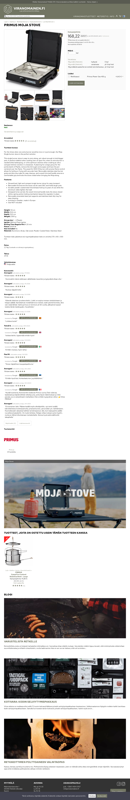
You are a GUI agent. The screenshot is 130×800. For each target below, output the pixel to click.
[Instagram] (123, 784)
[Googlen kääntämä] (11, 318)
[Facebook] (119, 784)
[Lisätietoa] (69, 40)
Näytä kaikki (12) (10, 423)
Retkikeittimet (23, 22)
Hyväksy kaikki (101, 796)
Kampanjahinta (74, 32)
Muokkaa (92, 796)
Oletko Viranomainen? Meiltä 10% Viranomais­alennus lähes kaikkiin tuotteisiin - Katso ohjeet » (65, 2)
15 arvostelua (30, 141)
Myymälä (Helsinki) (75, 62)
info (112, 16)
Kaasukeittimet (36, 22)
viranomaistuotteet (84, 16)
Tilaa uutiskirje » (118, 791)
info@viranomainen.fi (71, 789)
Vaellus (13, 22)
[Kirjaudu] (117, 16)
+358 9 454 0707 (73, 787)
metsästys (102, 16)
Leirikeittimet (49, 22)
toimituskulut (106, 36)
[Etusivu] (24, 13)
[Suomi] (124, 16)
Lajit (6, 22)
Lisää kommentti (24, 423)
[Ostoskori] (120, 16)
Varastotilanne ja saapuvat (13, 132)
